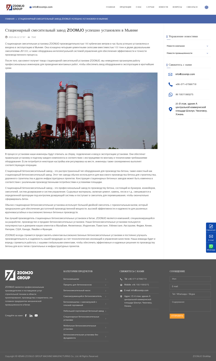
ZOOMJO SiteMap (202, 357)
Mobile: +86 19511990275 (136, 285)
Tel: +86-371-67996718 (135, 279)
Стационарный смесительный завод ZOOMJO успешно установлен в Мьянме (63, 19)
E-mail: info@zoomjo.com (136, 291)
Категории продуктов (78, 271)
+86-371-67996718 (186, 84)
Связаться (192, 7)
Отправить (177, 316)
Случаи (150, 7)
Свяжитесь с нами (132, 271)
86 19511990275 (184, 95)
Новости (163, 7)
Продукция (125, 7)
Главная (110, 7)
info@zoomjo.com (42, 7)
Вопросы (177, 7)
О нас (139, 7)
